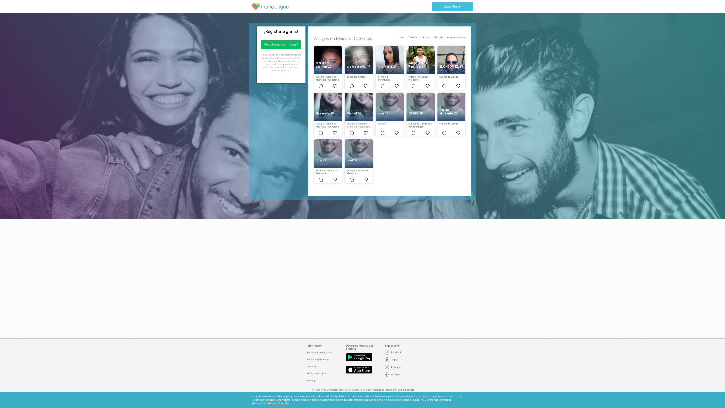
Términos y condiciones (319, 352)
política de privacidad (283, 64)
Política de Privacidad (278, 403)
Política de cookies (317, 373)
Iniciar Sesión (452, 6)
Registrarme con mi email (281, 44)
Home (402, 37)
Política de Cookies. (301, 400)
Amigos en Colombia (432, 37)
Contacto (311, 366)
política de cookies (272, 67)
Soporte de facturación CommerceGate (393, 390)
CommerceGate (335, 390)
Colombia (413, 37)
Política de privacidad (318, 359)
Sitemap (311, 380)
